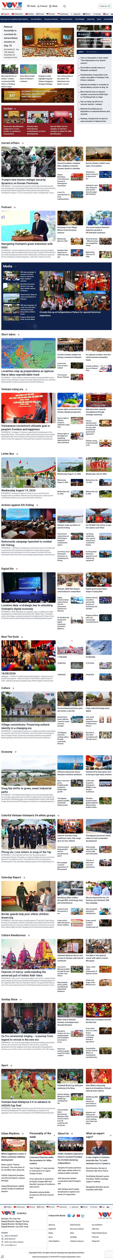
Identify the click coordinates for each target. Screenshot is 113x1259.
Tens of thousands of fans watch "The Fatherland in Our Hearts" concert (94, 60)
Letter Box (90, 19)
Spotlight (8, 108)
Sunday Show (9, 999)
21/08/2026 (107, 45)
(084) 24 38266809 (11, 1236)
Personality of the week (40, 1135)
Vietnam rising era (12, 389)
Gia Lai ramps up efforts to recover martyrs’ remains (91, 103)
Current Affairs (36, 19)
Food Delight (79, 19)
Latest (80, 52)
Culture (5, 688)
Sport (99, 19)
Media (55, 6)
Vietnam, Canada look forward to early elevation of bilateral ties (94, 120)
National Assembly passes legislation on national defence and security (95, 111)
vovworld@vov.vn (10, 1245)
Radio (33, 6)
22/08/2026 (96, 45)
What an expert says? (95, 1135)
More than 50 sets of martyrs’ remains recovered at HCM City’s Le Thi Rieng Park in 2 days (94, 94)
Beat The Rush (10, 636)
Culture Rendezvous (13, 935)
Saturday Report (11, 877)
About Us (63, 1133)
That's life (95, 1237)
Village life (96, 1241)
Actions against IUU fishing (17, 505)
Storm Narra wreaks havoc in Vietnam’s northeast (8, 78)
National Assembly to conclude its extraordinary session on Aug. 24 (94, 86)
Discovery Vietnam (51, 19)
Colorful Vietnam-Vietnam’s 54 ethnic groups (28, 815)
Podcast (43, 6)
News (72, 1233)
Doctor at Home (66, 19)
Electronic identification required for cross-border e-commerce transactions (65, 81)
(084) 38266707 (10, 1239)
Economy (6, 751)
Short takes (8, 334)
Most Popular (92, 52)
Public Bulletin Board (99, 1233)
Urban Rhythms (10, 1133)
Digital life (7, 568)
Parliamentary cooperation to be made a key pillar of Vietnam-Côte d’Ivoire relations (94, 77)
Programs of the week (91, 41)
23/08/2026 (85, 45)
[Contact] (2, 1256)
